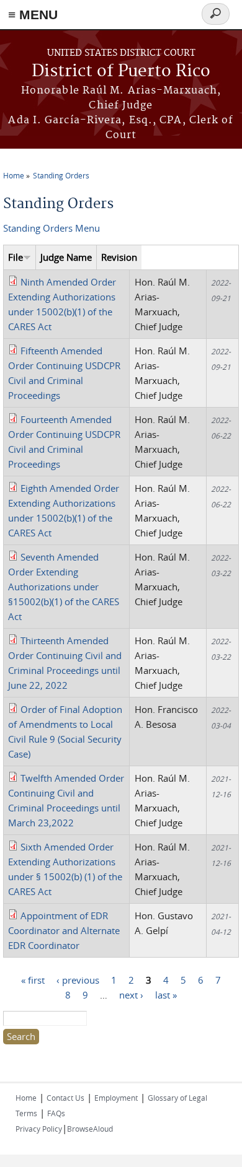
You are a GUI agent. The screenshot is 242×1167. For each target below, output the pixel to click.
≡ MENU (33, 14)
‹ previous (77, 979)
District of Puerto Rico (121, 71)
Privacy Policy (39, 1129)
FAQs (56, 1113)
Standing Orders (61, 175)
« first (33, 979)
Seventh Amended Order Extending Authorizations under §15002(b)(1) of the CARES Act (63, 587)
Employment (116, 1098)
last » (166, 994)
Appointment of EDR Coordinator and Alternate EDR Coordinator (64, 930)
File (15, 257)
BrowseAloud (90, 1129)
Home (13, 175)
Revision (119, 257)
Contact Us (65, 1098)
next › (131, 994)
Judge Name (66, 257)
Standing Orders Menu (51, 228)
